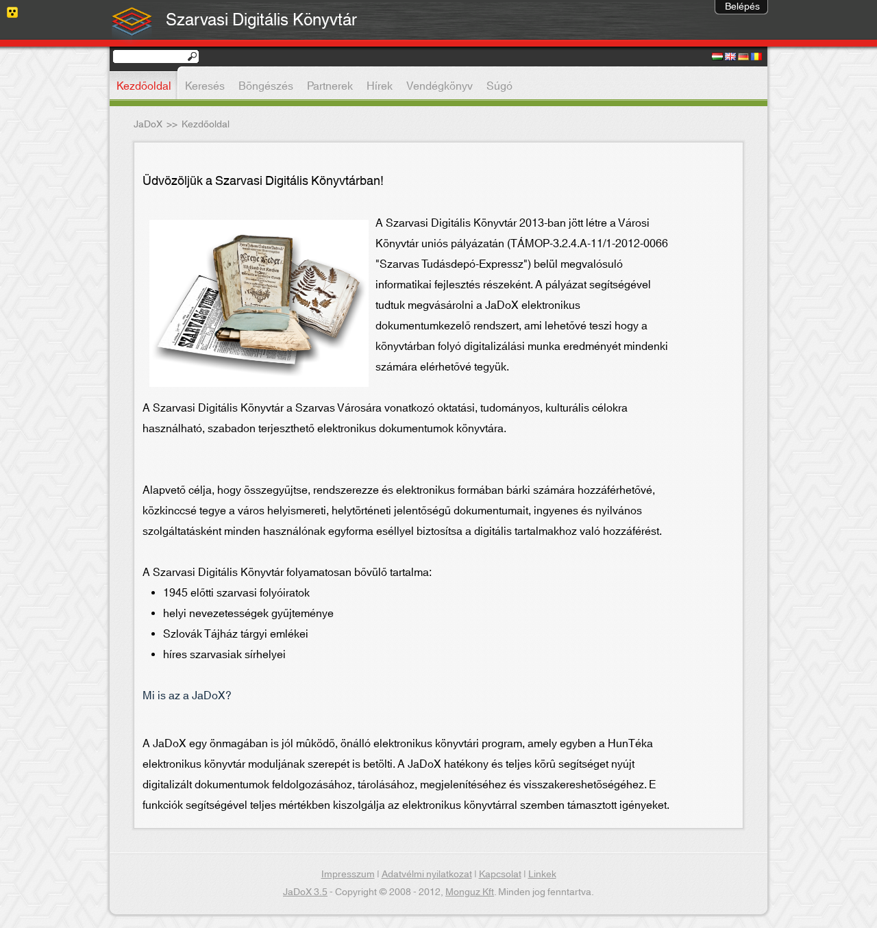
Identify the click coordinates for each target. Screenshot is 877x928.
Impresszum (348, 874)
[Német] (743, 57)
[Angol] (730, 57)
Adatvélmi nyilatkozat (427, 874)
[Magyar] (717, 57)
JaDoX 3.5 (305, 892)
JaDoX (148, 125)
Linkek (542, 874)
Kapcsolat (500, 874)
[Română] (756, 57)
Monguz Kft (469, 892)
